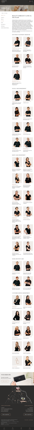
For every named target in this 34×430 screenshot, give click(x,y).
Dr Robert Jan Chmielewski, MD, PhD (17, 48)
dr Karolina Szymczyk (26, 48)
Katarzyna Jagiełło (27, 235)
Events (2, 22)
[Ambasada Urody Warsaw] (4, 1)
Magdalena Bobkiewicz (14, 218)
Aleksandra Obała (27, 201)
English (32, 1)
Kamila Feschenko (27, 287)
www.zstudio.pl (7, 424)
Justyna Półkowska (16, 235)
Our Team (2, 20)
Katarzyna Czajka (16, 252)
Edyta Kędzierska (27, 271)
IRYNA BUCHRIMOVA (16, 271)
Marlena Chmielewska (15, 185)
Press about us (3, 24)
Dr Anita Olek (15, 64)
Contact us (2, 17)
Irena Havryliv (15, 287)
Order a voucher (5, 381)
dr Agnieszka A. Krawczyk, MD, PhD (16, 81)
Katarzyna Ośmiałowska (26, 218)
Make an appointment (5, 414)
